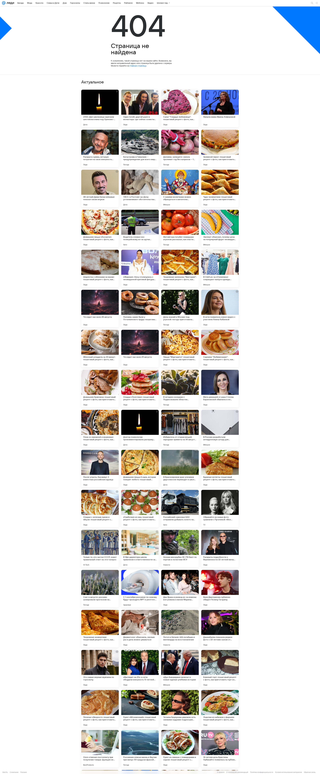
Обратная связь (310, 772)
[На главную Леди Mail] (10, 3)
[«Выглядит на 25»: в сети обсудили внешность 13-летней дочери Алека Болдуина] (140, 668)
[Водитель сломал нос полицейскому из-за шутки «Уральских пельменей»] (140, 228)
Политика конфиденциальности (261, 772)
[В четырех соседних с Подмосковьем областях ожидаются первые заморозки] (180, 388)
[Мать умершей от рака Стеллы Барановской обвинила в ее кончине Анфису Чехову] (220, 388)
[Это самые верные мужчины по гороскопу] (100, 668)
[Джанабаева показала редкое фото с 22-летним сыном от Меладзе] (220, 628)
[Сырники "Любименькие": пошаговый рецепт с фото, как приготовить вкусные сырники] (220, 348)
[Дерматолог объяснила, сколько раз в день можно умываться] (140, 628)
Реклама (23, 772)
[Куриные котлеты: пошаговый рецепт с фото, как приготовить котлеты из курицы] (220, 468)
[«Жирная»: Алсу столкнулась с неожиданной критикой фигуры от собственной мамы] (140, 268)
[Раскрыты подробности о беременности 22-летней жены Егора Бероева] (220, 548)
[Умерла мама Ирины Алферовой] (220, 108)
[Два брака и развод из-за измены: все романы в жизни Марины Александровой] (180, 588)
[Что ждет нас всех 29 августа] (140, 348)
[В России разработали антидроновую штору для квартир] (220, 428)
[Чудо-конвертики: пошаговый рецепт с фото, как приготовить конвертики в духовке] (220, 188)
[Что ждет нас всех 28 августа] (100, 308)
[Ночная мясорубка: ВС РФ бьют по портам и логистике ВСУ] (180, 548)
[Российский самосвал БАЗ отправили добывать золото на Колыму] (180, 508)
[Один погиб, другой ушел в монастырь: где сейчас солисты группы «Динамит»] (140, 108)
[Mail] (4, 3)
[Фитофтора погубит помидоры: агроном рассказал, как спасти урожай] (180, 228)
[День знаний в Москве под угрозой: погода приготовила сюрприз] (180, 308)
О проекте (220, 772)
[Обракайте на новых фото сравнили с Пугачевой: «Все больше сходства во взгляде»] (220, 508)
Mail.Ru (5, 772)
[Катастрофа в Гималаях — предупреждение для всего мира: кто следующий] (140, 148)
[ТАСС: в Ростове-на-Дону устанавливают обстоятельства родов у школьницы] (140, 188)
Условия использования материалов (288, 772)
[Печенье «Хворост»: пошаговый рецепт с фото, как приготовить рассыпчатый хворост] (100, 708)
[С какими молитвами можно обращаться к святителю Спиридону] (180, 188)
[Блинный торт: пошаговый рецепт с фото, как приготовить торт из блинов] (220, 668)
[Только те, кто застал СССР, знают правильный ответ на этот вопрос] (100, 548)
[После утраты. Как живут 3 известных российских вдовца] (100, 468)
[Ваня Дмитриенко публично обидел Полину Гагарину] (220, 588)
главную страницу (138, 66)
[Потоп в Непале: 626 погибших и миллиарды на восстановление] (180, 628)
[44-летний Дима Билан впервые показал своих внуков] (100, 188)
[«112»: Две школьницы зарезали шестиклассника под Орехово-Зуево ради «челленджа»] (100, 108)
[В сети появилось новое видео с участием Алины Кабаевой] (220, 308)
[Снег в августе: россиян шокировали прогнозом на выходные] (100, 588)
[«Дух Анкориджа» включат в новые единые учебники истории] (180, 668)
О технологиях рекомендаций (237, 772)
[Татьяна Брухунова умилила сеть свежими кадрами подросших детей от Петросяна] (180, 708)
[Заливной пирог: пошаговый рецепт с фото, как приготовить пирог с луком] (220, 148)
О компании (14, 772)
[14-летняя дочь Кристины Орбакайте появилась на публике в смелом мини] (220, 748)
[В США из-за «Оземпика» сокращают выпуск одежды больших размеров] (220, 268)
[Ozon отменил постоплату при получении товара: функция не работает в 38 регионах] (100, 748)
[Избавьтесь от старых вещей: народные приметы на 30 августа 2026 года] (180, 428)
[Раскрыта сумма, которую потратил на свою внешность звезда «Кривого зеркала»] (100, 148)
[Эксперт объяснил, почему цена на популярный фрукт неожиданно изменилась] (220, 228)
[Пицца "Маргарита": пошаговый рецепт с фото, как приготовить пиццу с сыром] (180, 348)
